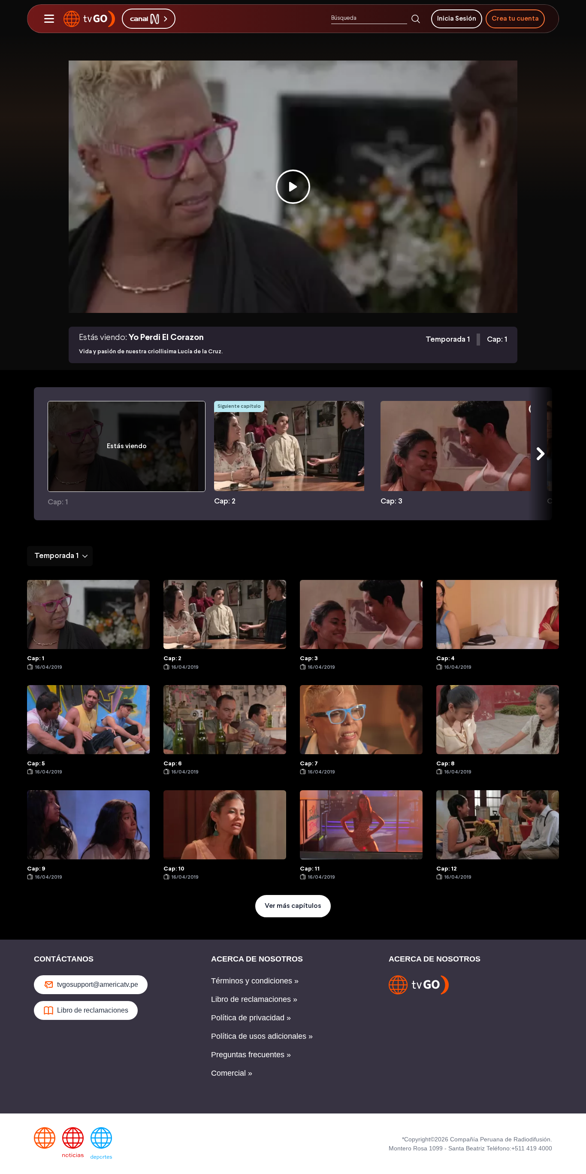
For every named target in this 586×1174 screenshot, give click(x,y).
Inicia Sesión (456, 18)
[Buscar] (416, 19)
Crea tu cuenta (515, 18)
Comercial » (231, 1073)
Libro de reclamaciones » (254, 999)
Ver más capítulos (293, 906)
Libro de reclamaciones (92, 1010)
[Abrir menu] (49, 19)
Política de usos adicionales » (262, 1036)
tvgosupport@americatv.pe (97, 984)
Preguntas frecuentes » (251, 1054)
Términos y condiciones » (255, 981)
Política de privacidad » (251, 1017)
